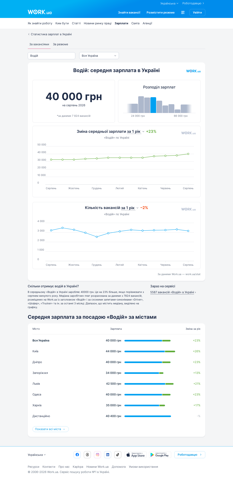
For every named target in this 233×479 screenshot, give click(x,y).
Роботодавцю (191, 3)
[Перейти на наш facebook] (77, 454)
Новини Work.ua (97, 466)
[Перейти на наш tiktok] (117, 454)
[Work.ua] (40, 12)
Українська (35, 454)
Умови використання (143, 466)
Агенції (147, 23)
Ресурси (33, 466)
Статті (76, 23)
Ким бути (62, 23)
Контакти (48, 466)
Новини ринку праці (97, 23)
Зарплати (121, 23)
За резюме (60, 44)
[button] (182, 12)
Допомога (119, 466)
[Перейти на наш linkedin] (107, 454)
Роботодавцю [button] (187, 454)
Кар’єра (78, 466)
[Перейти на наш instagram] (97, 454)
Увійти (197, 12)
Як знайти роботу (40, 23)
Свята (135, 23)
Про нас (64, 466)
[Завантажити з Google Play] (160, 454)
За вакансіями (39, 44)
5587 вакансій (172, 292)
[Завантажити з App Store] (135, 454)
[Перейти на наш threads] (87, 454)
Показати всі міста (48, 429)
